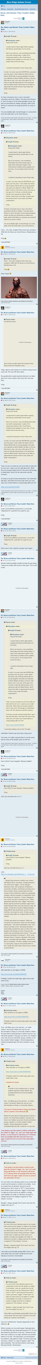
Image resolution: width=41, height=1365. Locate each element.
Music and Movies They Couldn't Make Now (17, 14)
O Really (8, 851)
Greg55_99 (9, 36)
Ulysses (8, 319)
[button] (19, 18)
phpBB (13, 1361)
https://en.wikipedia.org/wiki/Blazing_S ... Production (18, 874)
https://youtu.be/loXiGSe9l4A (10, 487)
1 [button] (21, 18)
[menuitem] (3, 6)
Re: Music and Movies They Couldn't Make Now (17, 28)
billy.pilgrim (11, 40)
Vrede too (9, 1163)
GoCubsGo (9, 1010)
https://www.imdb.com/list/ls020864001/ (14, 974)
